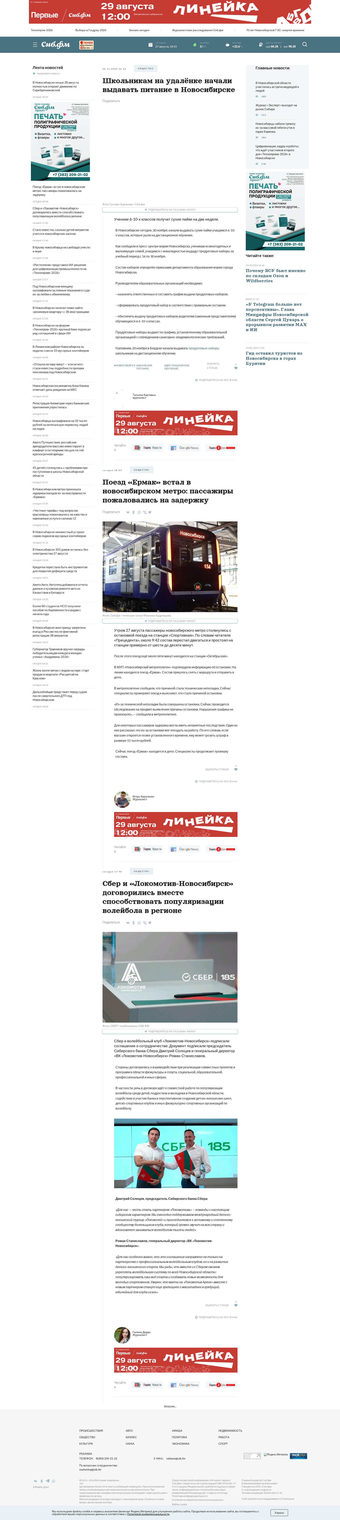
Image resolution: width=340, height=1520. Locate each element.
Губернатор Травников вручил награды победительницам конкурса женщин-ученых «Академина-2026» (59, 653)
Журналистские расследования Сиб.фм (197, 30)
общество (145, 68)
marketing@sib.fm (90, 1469)
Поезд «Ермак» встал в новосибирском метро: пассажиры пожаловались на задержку (59, 190)
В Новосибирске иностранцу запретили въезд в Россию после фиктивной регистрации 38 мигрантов (59, 631)
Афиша (177, 1430)
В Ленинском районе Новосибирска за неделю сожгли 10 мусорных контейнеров (61, 348)
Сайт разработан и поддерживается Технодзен (268, 1498)
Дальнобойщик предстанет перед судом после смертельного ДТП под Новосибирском (60, 695)
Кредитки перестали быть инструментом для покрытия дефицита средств (60, 569)
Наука (130, 1443)
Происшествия (91, 1430)
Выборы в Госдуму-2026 (90, 30)
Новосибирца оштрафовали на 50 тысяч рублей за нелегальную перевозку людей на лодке (60, 424)
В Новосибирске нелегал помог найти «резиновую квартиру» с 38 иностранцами (61, 309)
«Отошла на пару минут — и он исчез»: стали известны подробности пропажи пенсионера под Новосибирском (58, 368)
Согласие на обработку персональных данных (197, 1499)
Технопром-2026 (42, 30)
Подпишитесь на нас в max (218, 380)
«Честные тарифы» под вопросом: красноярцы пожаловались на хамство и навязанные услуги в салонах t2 (60, 514)
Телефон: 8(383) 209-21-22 (98, 1458)
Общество (87, 1437)
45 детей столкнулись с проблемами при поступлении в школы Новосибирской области (60, 471)
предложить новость (48, 73)
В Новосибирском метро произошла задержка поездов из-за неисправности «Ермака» (59, 493)
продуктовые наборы (203, 348)
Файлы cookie (179, 1504)
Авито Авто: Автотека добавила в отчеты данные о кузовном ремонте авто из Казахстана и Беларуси (60, 588)
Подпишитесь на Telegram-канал (171, 209)
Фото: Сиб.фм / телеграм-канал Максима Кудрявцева (137, 615)
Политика (179, 1437)
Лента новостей (48, 67)
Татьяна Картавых (144, 396)
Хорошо (279, 1512)
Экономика (180, 1443)
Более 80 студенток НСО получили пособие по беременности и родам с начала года (57, 610)
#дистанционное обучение (176, 367)
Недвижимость (230, 1430)
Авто (129, 1430)
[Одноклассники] (132, 512)
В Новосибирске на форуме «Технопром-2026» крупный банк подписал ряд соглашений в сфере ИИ (62, 329)
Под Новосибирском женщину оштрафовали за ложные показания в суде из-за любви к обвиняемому (61, 290)
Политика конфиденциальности (190, 1496)
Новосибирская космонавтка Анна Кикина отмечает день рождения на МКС (61, 387)
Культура (86, 1443)
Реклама (85, 1453)
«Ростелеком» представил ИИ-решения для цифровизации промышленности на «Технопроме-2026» (59, 268)
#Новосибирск (124, 365)
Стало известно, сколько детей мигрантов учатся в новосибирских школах (61, 231)
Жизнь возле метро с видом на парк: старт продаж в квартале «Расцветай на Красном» (61, 674)
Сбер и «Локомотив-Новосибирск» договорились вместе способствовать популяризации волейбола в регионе (58, 212)
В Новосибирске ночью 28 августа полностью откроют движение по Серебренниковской (56, 86)
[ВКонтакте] (127, 512)
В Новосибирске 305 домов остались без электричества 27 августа (60, 551)
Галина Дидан (142, 1333)
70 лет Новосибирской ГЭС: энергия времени (275, 30)
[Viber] (144, 512)
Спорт (223, 1443)
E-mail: (169, 1458)
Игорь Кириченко (143, 798)
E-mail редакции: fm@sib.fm (257, 1489)
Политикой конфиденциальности (148, 1514)
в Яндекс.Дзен (41, 1486)
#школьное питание (144, 367)
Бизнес (131, 1437)
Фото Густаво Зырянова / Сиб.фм (124, 204)
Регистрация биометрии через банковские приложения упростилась (61, 405)
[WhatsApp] (138, 512)
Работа (223, 1437)
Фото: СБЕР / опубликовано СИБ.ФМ (126, 1026)
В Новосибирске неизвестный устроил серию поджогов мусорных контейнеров (59, 534)
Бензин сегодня (139, 30)
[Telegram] (150, 511)
